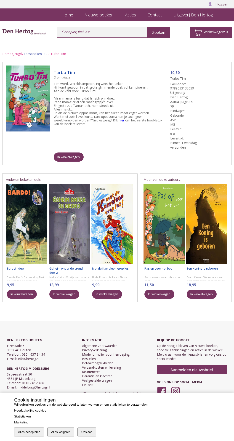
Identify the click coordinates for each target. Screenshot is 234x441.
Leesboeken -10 (36, 54)
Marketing (21, 422)
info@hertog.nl (28, 359)
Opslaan (86, 432)
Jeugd (17, 54)
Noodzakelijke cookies (30, 410)
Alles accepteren (29, 432)
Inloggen (221, 4)
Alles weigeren (60, 432)
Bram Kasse (62, 77)
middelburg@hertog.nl (34, 387)
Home (6, 54)
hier (121, 120)
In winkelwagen (68, 157)
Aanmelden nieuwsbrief (191, 369)
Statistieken (22, 416)
